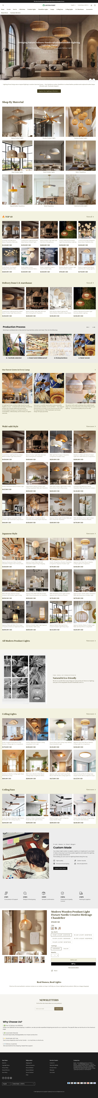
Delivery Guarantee (30, 1065)
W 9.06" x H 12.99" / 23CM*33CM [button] (61, 935)
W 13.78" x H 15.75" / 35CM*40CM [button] (61, 938)
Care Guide (52, 1072)
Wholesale (52, 1070)
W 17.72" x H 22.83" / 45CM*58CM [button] (83, 938)
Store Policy (4, 1072)
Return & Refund (29, 1067)
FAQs (27, 1074)
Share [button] (55, 970)
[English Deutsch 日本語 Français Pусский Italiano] (6, 1083)
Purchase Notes (53, 1067)
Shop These (44, 52)
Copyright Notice (6, 1065)
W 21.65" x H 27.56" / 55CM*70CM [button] (62, 942)
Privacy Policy (5, 1067)
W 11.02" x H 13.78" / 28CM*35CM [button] (83, 935)
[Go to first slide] (93, 327)
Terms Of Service (6, 1070)
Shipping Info (29, 1062)
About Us (4, 1062)
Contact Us (52, 1062)
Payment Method (29, 1070)
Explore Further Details (60, 868)
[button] (3, 5)
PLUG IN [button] (66, 948)
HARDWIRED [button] (56, 948)
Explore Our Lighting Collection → (49, 91)
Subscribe (59, 1008)
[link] (22, 9)
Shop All (54, 52)
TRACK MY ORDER (54, 1065)
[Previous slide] (88, 327)
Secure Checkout (30, 1072)
